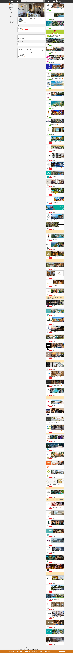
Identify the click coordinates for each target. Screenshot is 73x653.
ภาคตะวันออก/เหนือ (12, 20)
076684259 (21, 55)
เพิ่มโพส (11, 4)
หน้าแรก (11, 7)
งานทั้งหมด (10, 15)
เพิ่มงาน (11, 3)
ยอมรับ (62, 651)
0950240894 (22, 54)
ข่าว (10, 9)
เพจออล (11, 11)
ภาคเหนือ (10, 18)
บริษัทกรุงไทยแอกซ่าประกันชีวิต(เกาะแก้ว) (31, 18)
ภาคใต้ (10, 16)
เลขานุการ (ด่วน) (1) (23, 29)
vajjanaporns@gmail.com (24, 56)
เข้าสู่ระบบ (53, 1)
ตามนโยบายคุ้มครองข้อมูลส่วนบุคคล (44, 651)
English (49, 1)
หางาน (20, 1)
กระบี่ (26, 647)
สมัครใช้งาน (59, 1)
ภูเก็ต (21, 647)
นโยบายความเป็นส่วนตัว (34, 649)
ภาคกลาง (10, 17)
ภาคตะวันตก (11, 22)
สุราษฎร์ (29, 647)
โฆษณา (11, 12)
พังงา (23, 647)
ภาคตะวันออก (11, 21)
